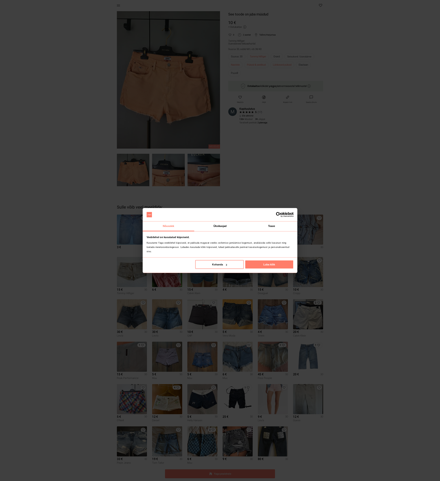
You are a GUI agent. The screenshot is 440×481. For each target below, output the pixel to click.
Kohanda (217, 264)
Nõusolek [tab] (168, 226)
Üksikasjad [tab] (220, 226)
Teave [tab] (271, 226)
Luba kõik (269, 264)
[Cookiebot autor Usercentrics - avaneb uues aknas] (278, 214)
